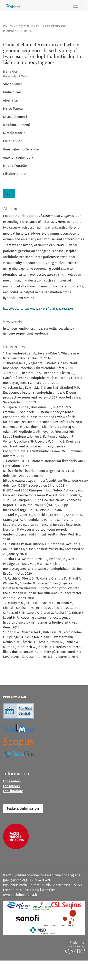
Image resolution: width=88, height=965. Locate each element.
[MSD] (42, 930)
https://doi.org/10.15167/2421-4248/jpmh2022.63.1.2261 (38, 308)
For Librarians (13, 791)
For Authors (11, 786)
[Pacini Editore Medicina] (16, 836)
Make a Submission (23, 808)
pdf (9, 193)
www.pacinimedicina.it (20, 895)
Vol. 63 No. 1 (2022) (16, 26)
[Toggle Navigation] (75, 6)
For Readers (12, 781)
